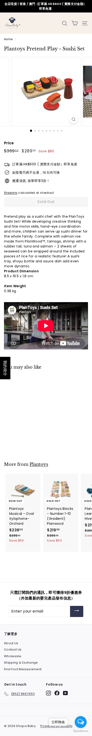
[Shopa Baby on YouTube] (65, 693)
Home (8, 39)
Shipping (10, 193)
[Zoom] (73, 119)
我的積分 (5, 368)
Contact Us (13, 649)
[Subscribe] (76, 611)
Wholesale (12, 656)
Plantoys (38, 464)
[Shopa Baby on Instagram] (48, 693)
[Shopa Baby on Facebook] (56, 693)
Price (9, 143)
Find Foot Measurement (23, 669)
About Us (11, 643)
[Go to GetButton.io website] (80, 731)
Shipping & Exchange (21, 662)
